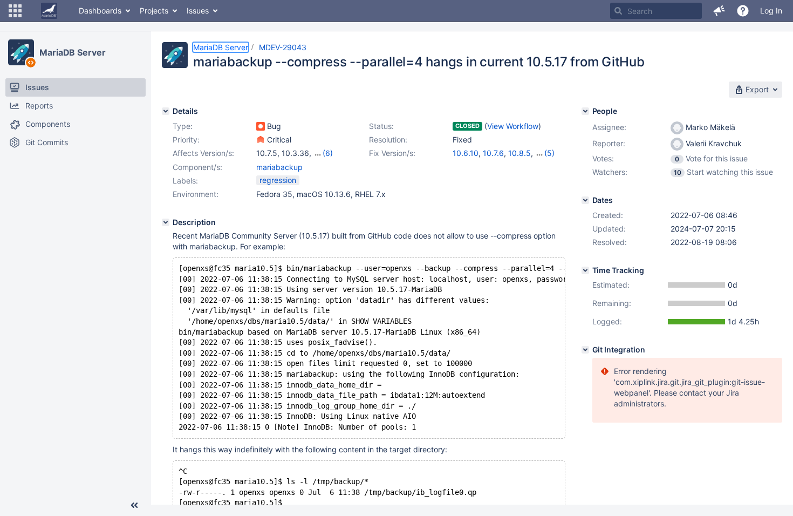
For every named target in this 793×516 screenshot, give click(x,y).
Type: (183, 126)
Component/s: (197, 167)
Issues (198, 10)
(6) (328, 153)
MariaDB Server (72, 52)
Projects (154, 10)
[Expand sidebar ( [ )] (134, 505)
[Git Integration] (585, 350)
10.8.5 (519, 153)
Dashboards (100, 10)
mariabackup (279, 167)
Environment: (195, 194)
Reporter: (608, 143)
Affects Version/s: (203, 153)
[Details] (165, 111)
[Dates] (585, 200)
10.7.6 (493, 153)
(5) (549, 153)
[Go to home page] (49, 11)
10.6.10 (465, 153)
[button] (15, 11)
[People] (585, 111)
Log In (771, 10)
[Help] (743, 11)
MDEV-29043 (282, 47)
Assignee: (609, 127)
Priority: (186, 139)
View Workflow (512, 126)
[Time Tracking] (585, 270)
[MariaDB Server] (21, 52)
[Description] (165, 222)
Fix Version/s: (392, 153)
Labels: (185, 180)
